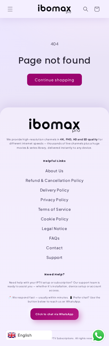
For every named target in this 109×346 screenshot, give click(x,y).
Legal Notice (54, 228)
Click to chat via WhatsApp (54, 314)
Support (54, 257)
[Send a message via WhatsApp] (98, 335)
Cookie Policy (54, 218)
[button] (10, 9)
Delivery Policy (54, 189)
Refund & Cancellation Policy (55, 180)
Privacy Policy (54, 199)
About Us (54, 170)
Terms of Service (54, 209)
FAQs (54, 238)
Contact (54, 247)
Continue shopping (54, 79)
